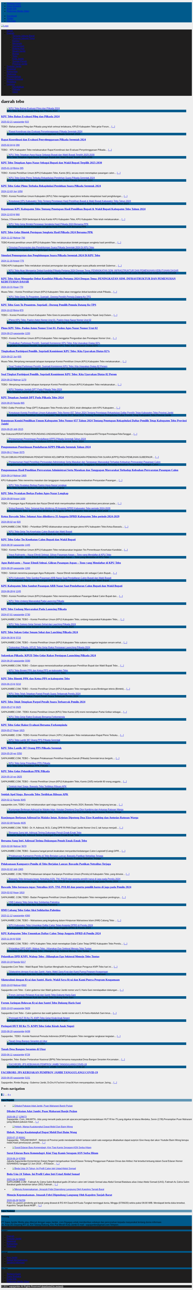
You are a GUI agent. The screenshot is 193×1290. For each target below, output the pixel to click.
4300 (27, 915)
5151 (27, 1078)
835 (19, 356)
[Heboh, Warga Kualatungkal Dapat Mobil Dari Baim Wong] (42, 1126)
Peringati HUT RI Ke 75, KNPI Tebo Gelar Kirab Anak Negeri (37, 1026)
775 (22, 261)
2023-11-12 (7, 915)
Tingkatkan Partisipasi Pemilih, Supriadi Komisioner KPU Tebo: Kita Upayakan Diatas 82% (55, 351)
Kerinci (15, 41)
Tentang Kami (14, 3)
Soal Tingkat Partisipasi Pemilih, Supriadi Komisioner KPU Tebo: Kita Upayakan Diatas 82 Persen (59, 374)
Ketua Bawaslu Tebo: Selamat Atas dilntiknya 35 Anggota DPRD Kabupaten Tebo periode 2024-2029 (60, 516)
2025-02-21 (7, 122)
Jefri (15, 429)
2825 (19, 777)
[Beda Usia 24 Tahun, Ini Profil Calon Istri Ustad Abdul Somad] (44, 1168)
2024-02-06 (7, 846)
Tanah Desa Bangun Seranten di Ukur (23, 1049)
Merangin (17, 43)
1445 (27, 545)
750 (23, 238)
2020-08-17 (12, 1117)
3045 (23, 800)
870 (21, 310)
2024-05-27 (7, 707)
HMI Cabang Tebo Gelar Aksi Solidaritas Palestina (30, 910)
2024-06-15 (7, 684)
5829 (27, 1008)
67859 (22, 1158)
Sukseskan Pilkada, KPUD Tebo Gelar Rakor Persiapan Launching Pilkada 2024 (48, 655)
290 (18, 145)
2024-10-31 (7, 287)
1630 (22, 498)
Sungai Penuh (19, 61)
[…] (113, 126)
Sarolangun (18, 46)
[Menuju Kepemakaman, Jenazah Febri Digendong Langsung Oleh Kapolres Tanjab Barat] (58, 1189)
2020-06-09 (12, 1200)
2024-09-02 (7, 522)
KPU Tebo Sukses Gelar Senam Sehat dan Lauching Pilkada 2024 (39, 632)
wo (14, 522)
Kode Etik (12, 8)
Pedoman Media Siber (18, 11)
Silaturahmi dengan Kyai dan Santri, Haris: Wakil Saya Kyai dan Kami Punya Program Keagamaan (60, 979)
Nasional (11, 69)
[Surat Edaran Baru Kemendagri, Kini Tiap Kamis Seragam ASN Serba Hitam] (51, 1147)
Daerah (10, 33)
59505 (22, 1179)
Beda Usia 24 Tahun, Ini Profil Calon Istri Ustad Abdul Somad (43, 1174)
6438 (27, 1031)
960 (18, 214)
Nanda (16, 403)
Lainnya (11, 84)
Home (10, 30)
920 (19, 522)
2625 (18, 707)
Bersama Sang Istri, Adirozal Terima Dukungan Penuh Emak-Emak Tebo (44, 840)
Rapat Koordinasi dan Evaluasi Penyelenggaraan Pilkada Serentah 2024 (43, 139)
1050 (20, 191)
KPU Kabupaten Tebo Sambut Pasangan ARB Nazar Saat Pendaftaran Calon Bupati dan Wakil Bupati (61, 585)
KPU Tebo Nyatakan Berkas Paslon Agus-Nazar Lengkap (34, 493)
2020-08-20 (7, 1031)
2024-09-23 (7, 333)
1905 (23, 475)
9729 (27, 1054)
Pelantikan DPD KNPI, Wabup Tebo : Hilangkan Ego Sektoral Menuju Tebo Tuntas (50, 956)
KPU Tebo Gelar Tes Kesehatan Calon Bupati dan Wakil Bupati (38, 539)
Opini (15, 92)
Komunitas (12, 71)
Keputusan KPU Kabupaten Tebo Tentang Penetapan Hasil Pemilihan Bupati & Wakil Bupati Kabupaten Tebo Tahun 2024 (73, 208)
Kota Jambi (18, 59)
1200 (27, 568)
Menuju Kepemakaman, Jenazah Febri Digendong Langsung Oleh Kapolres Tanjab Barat (59, 1194)
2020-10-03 (7, 985)
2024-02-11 (7, 800)
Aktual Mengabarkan (17, 1260)
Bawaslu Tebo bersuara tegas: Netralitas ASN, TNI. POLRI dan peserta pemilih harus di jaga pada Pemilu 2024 (66, 887)
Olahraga (11, 74)
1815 (21, 730)
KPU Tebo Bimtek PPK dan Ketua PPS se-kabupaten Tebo (35, 678)
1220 (27, 333)
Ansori (16, 261)
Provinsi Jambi (19, 64)
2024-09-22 (7, 356)
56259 (22, 1200)
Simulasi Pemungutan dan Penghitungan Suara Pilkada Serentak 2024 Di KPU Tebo (50, 255)
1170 (23, 380)
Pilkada (16, 89)
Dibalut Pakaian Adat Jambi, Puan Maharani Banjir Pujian (42, 1111)
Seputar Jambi (14, 66)
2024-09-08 (7, 498)
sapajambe (18, 122)
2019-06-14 (12, 1158)
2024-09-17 (7, 452)
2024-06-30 (7, 637)
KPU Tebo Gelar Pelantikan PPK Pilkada (25, 771)
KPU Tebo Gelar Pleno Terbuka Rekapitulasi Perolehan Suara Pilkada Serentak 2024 (51, 185)
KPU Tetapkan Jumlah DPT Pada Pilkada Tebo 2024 (32, 397)
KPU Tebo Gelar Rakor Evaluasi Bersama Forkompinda (34, 724)
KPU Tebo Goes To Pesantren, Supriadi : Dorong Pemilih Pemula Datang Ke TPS (48, 304)
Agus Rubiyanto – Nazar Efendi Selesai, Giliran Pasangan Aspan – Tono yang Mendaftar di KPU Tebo (61, 562)
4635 (23, 823)
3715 (18, 637)
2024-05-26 (7, 753)
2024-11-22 (7, 238)
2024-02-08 (7, 823)
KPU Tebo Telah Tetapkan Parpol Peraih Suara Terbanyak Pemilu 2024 (43, 701)
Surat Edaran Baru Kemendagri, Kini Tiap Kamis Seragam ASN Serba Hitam (52, 1153)
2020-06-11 (7, 1054)
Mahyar (17, 238)
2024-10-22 (7, 310)
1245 (18, 591)
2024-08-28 (7, 568)
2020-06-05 (7, 1078)
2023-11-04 (7, 939)
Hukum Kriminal (15, 79)
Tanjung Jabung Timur (23, 38)
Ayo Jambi (12, 1257)
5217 (23, 962)
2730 (27, 614)
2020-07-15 (12, 1137)
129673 (23, 1117)
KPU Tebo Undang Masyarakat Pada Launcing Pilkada (34, 609)
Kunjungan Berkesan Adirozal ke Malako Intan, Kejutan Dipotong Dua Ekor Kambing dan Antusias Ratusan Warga (69, 817)
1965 (20, 869)
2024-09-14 (7, 475)
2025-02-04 (7, 145)
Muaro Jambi (18, 51)
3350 (19, 753)
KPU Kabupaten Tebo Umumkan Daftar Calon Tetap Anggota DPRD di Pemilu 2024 (51, 933)
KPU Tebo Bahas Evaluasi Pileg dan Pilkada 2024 (30, 116)
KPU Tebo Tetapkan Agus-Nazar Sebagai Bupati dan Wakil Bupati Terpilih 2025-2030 (51, 162)
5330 (18, 939)
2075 (21, 452)
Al (14, 145)
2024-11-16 (7, 261)
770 (21, 287)
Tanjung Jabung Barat (23, 36)
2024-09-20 (7, 403)
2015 (20, 429)
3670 (23, 846)
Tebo (14, 56)
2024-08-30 (7, 545)
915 (27, 122)
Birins (16, 168)
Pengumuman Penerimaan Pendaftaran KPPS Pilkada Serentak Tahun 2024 (46, 446)
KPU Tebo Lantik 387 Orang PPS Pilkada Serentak (31, 747)
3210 (18, 684)
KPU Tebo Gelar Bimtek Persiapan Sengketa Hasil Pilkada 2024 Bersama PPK (47, 232)
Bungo (15, 53)
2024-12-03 (7, 191)
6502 (23, 985)
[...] (37, 1122)
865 (22, 403)
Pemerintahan (14, 76)
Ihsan (16, 287)
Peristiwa (11, 82)
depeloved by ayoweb (52, 1286)
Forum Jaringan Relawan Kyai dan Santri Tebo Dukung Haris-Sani (41, 1002)
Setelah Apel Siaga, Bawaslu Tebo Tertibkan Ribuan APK (34, 794)
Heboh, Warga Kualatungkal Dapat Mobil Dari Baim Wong (42, 1132)
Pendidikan (18, 87)
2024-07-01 (7, 614)
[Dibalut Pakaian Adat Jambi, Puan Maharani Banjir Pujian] (42, 1106)
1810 (21, 892)
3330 (27, 661)
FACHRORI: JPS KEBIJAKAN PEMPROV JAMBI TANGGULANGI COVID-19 (49, 1072)
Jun (15, 191)
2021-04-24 (12, 1179)
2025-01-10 (7, 168)
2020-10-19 (7, 962)
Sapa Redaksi (14, 6)
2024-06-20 (7, 661)
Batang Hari (18, 48)
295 (21, 168)
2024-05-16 (7, 777)
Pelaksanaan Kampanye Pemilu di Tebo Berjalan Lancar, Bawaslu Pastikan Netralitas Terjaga (56, 863)
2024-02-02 (7, 869)
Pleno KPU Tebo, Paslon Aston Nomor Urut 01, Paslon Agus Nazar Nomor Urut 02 (49, 328)
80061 (22, 1137)
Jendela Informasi (16, 1262)
